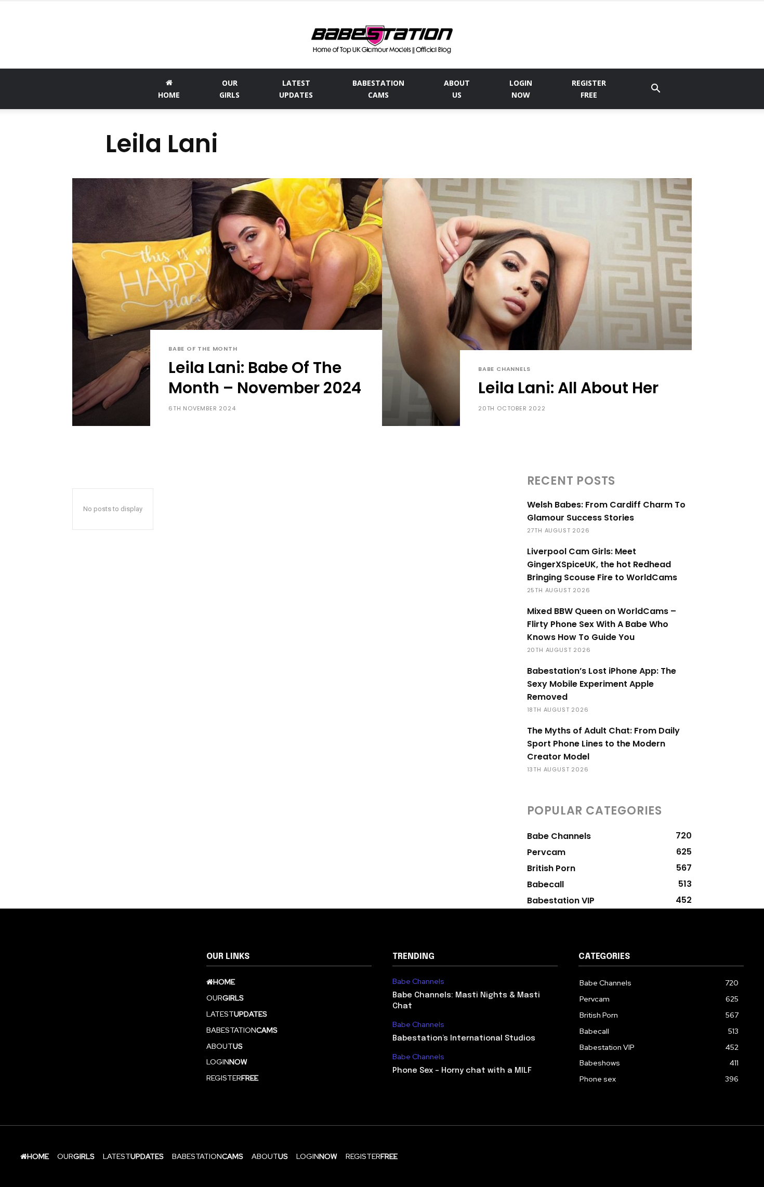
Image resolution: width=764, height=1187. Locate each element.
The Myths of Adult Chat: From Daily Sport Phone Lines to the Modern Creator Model (603, 744)
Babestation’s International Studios (463, 1038)
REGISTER (589, 89)
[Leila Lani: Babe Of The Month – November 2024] (227, 302)
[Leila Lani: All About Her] (537, 302)
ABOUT (457, 89)
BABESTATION (378, 89)
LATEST (296, 89)
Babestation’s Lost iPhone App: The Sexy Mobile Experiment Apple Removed (601, 684)
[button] (655, 90)
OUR (229, 89)
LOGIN (520, 89)
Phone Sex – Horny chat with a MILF (462, 1070)
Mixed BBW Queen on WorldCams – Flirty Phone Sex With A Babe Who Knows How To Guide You (601, 624)
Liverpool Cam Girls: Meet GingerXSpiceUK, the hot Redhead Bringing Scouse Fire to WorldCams (602, 564)
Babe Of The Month (203, 348)
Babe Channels (504, 369)
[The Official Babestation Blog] (382, 35)
